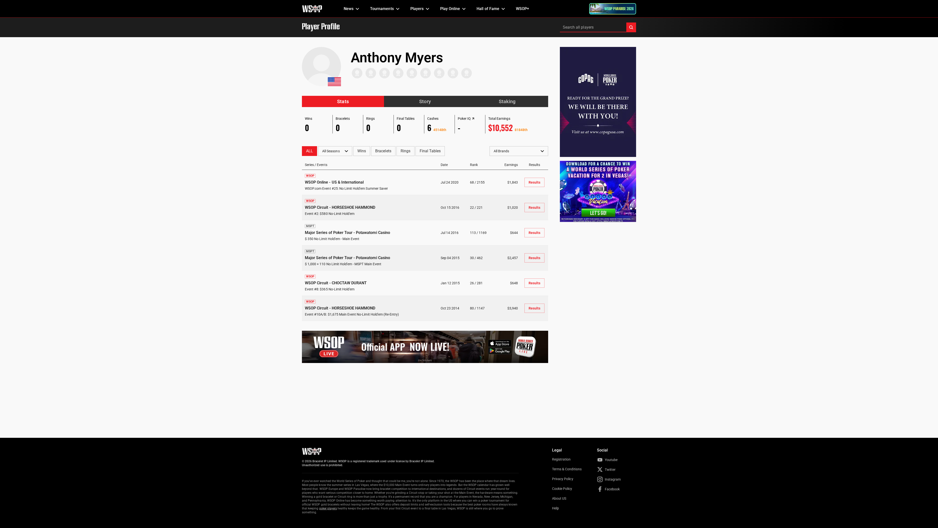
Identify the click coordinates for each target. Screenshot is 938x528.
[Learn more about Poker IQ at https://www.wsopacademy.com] (473, 118)
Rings (405, 151)
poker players (328, 508)
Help (555, 508)
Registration (561, 459)
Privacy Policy (562, 479)
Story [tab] (425, 101)
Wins (361, 151)
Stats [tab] (343, 101)
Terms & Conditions (567, 469)
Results (534, 182)
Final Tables (430, 151)
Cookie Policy (562, 489)
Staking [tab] (507, 101)
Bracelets (383, 151)
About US (559, 498)
